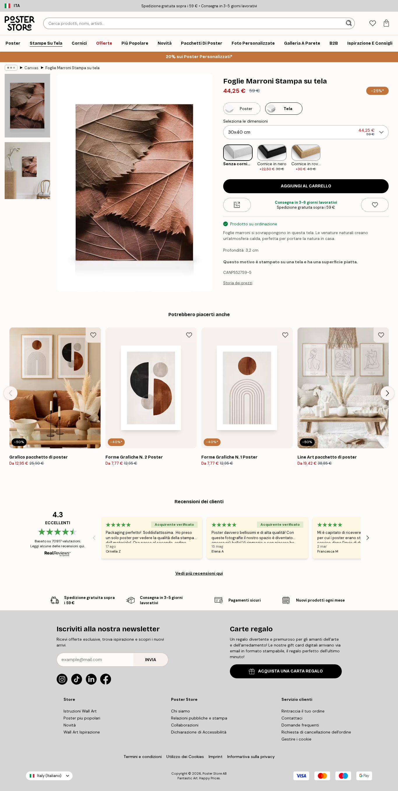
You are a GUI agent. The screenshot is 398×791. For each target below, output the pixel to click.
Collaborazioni (184, 725)
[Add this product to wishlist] (375, 205)
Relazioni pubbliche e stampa (199, 718)
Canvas (31, 67)
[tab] (372, 23)
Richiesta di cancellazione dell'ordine (316, 732)
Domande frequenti (300, 725)
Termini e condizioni (143, 756)
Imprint (216, 756)
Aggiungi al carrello (306, 186)
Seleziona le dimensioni (245, 121)
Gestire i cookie (296, 739)
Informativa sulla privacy (251, 756)
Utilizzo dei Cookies (185, 756)
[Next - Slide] (393, 158)
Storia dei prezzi (237, 282)
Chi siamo (180, 711)
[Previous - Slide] (218, 158)
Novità (70, 725)
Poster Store (212, 773)
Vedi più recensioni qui (199, 573)
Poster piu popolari (82, 718)
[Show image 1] (27, 105)
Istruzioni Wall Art (80, 711)
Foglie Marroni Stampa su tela (72, 67)
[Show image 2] (27, 170)
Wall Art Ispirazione (82, 732)
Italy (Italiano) (49, 775)
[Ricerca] (349, 23)
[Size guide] (237, 205)
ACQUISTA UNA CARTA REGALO (290, 671)
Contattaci (291, 718)
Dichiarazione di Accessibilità (198, 732)
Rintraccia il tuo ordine (303, 711)
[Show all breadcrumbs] (11, 68)
